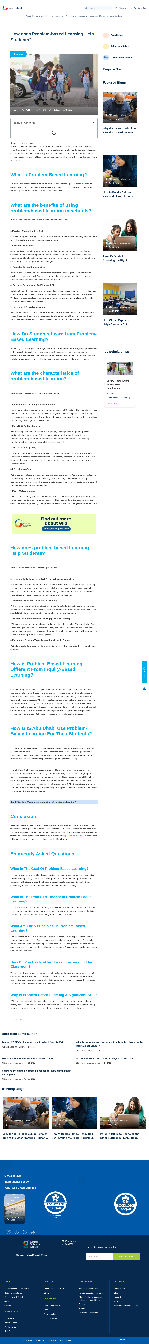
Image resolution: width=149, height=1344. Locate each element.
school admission (74, 836)
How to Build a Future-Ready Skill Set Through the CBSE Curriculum (118, 196)
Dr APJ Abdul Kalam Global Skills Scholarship (118, 384)
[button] (94, 123)
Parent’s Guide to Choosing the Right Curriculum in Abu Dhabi (118, 260)
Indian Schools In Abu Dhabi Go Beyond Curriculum (104, 1058)
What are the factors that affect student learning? (51, 802)
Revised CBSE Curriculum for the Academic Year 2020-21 (33, 1042)
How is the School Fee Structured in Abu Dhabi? (28, 1058)
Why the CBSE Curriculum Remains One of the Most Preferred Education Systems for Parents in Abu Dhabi (25, 1138)
